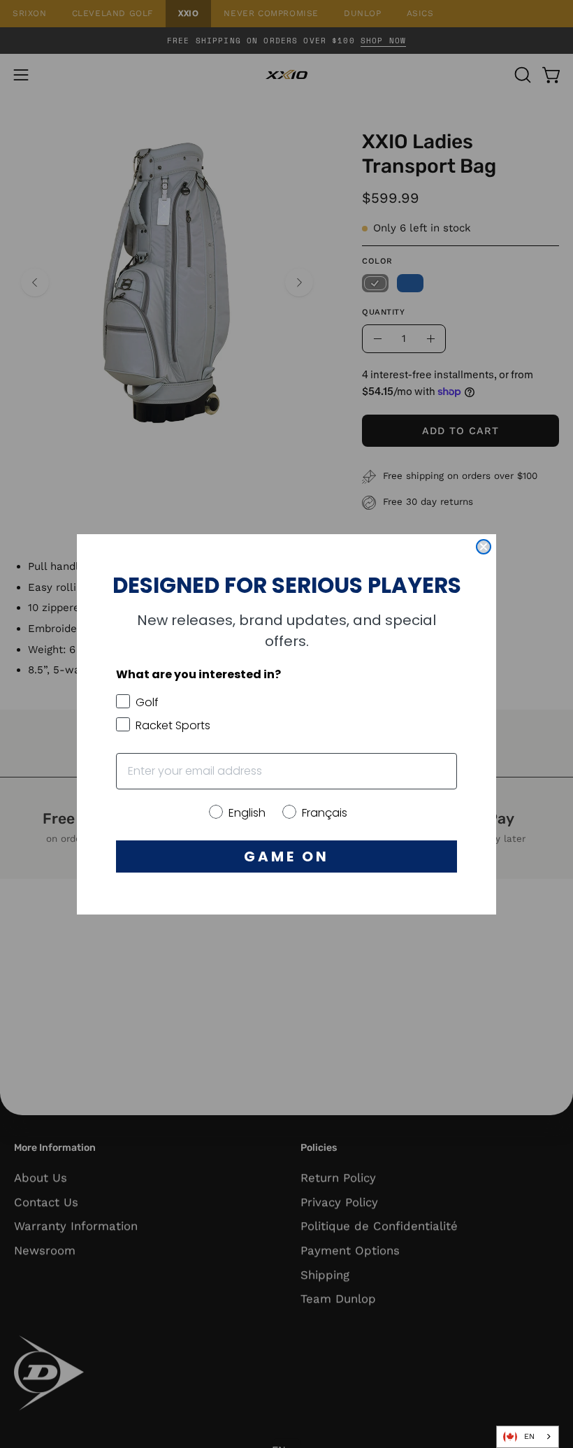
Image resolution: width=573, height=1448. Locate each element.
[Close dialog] (484, 547)
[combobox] (527, 1437)
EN (529, 1436)
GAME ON (286, 856)
